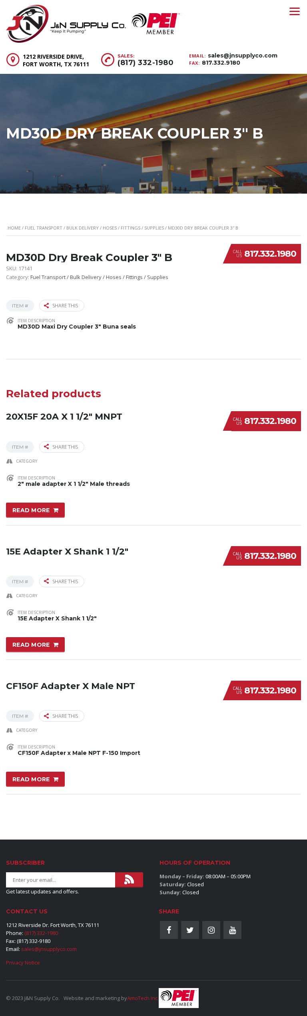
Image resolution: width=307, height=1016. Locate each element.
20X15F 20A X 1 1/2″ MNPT (64, 416)
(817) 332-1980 (145, 62)
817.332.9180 (221, 62)
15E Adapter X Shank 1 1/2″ (67, 551)
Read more (31, 510)
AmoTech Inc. (143, 998)
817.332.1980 (270, 253)
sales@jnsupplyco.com (242, 55)
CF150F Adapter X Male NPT (70, 686)
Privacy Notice (23, 962)
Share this (65, 305)
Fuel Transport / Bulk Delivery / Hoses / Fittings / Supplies (94, 228)
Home (14, 228)
